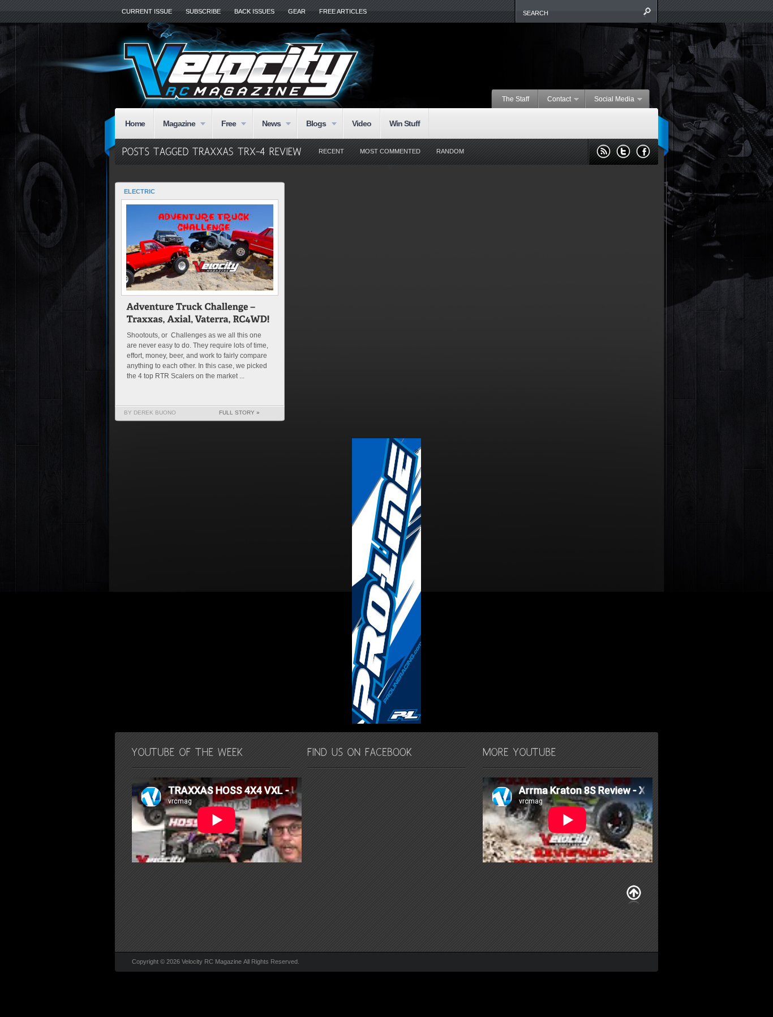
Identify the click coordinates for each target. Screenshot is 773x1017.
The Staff (515, 99)
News (267, 124)
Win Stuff (404, 123)
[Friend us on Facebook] (643, 151)
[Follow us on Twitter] (623, 151)
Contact (555, 99)
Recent (331, 151)
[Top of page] (633, 895)
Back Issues (254, 11)
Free (224, 124)
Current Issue (147, 11)
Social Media (610, 99)
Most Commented (390, 151)
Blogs (311, 124)
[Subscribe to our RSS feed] (603, 151)
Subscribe (203, 11)
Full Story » (239, 412)
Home (135, 123)
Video (361, 123)
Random (450, 151)
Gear (297, 11)
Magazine (174, 124)
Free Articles (343, 11)
